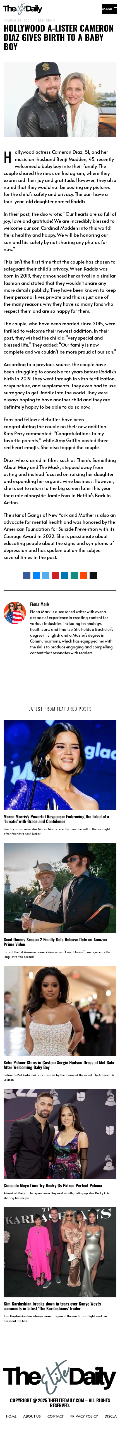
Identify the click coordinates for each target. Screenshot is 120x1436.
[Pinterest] (55, 575)
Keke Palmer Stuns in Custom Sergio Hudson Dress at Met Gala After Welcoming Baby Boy (59, 1064)
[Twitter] (45, 575)
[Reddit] (83, 575)
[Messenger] (36, 575)
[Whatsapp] (74, 575)
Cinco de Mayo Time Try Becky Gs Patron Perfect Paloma (53, 1185)
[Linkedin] (64, 575)
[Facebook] (26, 575)
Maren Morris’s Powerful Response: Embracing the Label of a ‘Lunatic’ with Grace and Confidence (56, 818)
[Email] (93, 575)
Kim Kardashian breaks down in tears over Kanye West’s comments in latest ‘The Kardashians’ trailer (52, 1305)
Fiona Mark (39, 604)
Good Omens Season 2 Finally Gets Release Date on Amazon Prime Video (55, 941)
